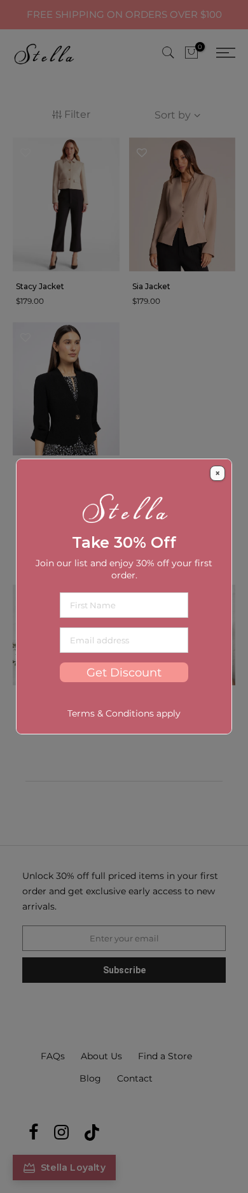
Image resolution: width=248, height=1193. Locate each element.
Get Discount (124, 672)
